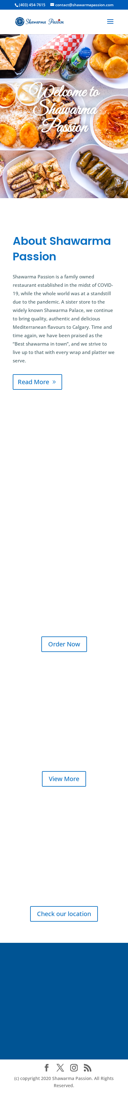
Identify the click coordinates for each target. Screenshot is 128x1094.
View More (64, 779)
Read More (33, 382)
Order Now (64, 644)
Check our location (64, 914)
